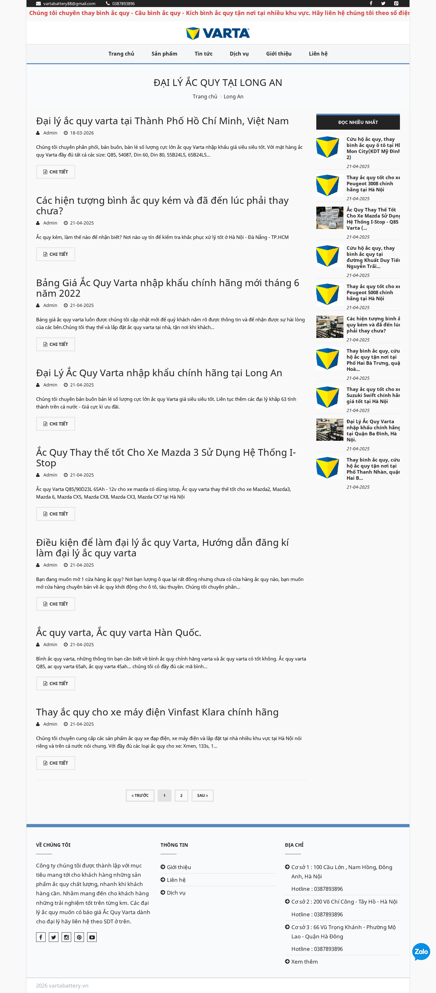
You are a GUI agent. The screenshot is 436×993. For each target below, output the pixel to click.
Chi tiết (58, 172)
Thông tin (174, 845)
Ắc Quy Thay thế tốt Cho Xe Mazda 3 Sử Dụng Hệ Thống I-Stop (166, 457)
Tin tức (204, 53)
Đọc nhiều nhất (358, 122)
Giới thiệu (279, 53)
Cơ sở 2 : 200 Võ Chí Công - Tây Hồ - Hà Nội (344, 901)
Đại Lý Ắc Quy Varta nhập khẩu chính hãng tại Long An (159, 372)
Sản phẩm (164, 53)
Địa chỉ (294, 845)
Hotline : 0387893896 (317, 888)
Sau (201, 795)
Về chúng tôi (53, 845)
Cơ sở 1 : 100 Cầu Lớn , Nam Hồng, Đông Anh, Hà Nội (341, 871)
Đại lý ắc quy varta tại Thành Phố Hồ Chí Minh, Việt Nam (162, 120)
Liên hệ (318, 53)
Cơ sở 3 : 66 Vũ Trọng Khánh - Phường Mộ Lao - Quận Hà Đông (343, 931)
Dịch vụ (239, 53)
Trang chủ (121, 53)
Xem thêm (304, 961)
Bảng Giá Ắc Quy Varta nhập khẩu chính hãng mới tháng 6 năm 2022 (167, 288)
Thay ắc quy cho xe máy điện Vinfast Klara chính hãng (157, 711)
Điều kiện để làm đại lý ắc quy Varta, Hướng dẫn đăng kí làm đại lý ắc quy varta (162, 547)
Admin (49, 133)
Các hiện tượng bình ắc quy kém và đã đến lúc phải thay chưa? (162, 205)
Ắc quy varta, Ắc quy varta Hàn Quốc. (118, 632)
